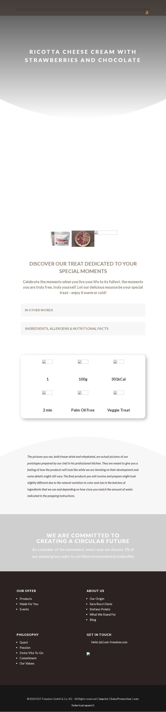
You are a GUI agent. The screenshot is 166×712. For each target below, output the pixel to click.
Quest (24, 642)
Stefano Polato (100, 609)
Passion (25, 647)
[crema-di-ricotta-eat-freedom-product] (60, 245)
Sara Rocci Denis (101, 604)
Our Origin (97, 598)
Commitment (28, 658)
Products (26, 598)
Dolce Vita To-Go (31, 653)
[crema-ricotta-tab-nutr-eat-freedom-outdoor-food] (105, 233)
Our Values (27, 663)
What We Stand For (103, 614)
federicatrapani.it (83, 705)
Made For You (29, 604)
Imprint (103, 698)
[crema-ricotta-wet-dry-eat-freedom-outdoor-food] (83, 245)
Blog (93, 619)
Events (24, 609)
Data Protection (121, 698)
